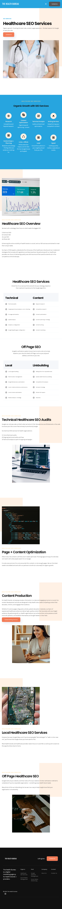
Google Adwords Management (34, 874)
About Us (44, 873)
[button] (46, 4)
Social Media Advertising (34, 880)
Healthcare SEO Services (23, 873)
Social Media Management (24, 878)
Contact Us (54, 4)
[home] (10, 4)
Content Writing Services (11, 619)
